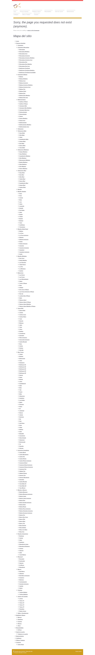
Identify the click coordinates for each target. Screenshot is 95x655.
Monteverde (22, 442)
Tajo (20, 389)
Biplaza (21, 76)
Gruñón (21, 270)
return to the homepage (33, 30)
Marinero (21, 579)
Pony (20, 195)
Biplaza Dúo (22, 93)
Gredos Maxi (22, 187)
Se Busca (21, 565)
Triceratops (22, 227)
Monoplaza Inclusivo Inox (25, 60)
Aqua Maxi (22, 172)
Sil (20, 408)
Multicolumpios (22, 99)
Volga (20, 427)
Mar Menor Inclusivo (24, 575)
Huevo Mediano (23, 168)
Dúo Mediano (22, 166)
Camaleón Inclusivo (24, 252)
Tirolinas (20, 590)
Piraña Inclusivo (23, 243)
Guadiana (21, 398)
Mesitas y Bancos (22, 490)
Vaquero (21, 550)
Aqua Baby (22, 133)
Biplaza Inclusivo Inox (25, 87)
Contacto (18, 642)
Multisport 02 (22, 366)
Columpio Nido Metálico (25, 108)
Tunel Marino (22, 554)
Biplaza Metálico (23, 78)
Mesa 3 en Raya (23, 529)
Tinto (20, 327)
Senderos (21, 542)
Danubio (21, 446)
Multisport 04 (22, 371)
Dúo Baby (21, 143)
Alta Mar (21, 350)
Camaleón (21, 250)
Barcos (19, 569)
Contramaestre (23, 581)
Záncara (21, 448)
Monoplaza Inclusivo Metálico (26, 57)
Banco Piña (22, 519)
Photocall (20, 556)
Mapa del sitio (29, 651)
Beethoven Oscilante (24, 68)
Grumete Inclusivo (24, 584)
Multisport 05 (22, 373)
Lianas (21, 598)
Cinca (20, 329)
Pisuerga (21, 404)
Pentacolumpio (23, 112)
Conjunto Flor (22, 469)
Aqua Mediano (23, 153)
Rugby (21, 214)
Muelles (20, 189)
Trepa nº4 (21, 607)
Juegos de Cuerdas (23, 596)
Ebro (20, 387)
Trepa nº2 (21, 602)
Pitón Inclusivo (23, 337)
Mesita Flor (22, 515)
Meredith (21, 433)
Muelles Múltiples (22, 256)
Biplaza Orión (22, 91)
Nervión (21, 320)
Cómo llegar (21, 644)
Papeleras (20, 619)
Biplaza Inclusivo (23, 83)
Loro (20, 202)
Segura (21, 375)
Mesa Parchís (22, 525)
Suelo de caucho (20, 632)
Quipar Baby (22, 141)
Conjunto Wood (23, 462)
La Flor (21, 266)
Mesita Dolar (22, 504)
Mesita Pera (22, 500)
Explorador (22, 561)
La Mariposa (22, 268)
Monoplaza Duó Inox (24, 66)
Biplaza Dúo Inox (23, 97)
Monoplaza (22, 49)
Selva (20, 540)
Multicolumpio (23, 122)
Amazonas (22, 439)
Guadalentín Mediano (24, 156)
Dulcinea (21, 417)
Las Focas (22, 277)
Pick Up (21, 293)
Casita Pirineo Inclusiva (25, 460)
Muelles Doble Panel (23, 229)
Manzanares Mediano (24, 160)
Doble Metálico (23, 260)
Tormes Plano (22, 316)
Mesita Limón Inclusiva (25, 498)
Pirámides (21, 609)
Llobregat (21, 410)
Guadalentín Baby (23, 139)
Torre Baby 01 (22, 483)
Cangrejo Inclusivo (24, 247)
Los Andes (22, 400)
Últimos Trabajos (20, 640)
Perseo (21, 116)
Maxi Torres (21, 352)
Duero (20, 391)
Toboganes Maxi (22, 170)
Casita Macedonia (23, 454)
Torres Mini (20, 308)
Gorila (20, 254)
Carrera (21, 538)
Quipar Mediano (23, 151)
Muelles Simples (22, 191)
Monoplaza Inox (23, 53)
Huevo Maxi (22, 181)
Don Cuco (21, 258)
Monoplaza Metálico (24, 51)
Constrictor (22, 435)
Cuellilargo (22, 224)
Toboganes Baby (22, 131)
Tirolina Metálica (23, 594)
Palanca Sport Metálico (25, 304)
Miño (20, 394)
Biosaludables (19, 627)
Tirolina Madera (23, 592)
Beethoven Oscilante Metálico (27, 70)
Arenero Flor (22, 475)
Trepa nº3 (21, 604)
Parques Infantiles (20, 43)
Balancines (20, 272)
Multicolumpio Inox (24, 126)
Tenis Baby (22, 147)
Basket (21, 218)
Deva (20, 425)
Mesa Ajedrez (22, 527)
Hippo (20, 281)
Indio (20, 552)
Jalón (20, 325)
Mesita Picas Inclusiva (25, 508)
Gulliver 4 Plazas (23, 103)
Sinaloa (21, 348)
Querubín (21, 335)
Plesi (20, 285)
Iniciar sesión (78, 651)
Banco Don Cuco (23, 517)
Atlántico (21, 573)
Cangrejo (21, 245)
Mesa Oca (21, 531)
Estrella (21, 208)
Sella (20, 385)
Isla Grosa (21, 423)
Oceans (21, 548)
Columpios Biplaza (22, 74)
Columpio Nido (23, 105)
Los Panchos (22, 262)
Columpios (20, 45)
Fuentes (20, 621)
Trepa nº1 (21, 600)
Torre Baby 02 (22, 485)
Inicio (17, 41)
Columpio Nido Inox (24, 110)
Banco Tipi (22, 523)
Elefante (21, 237)
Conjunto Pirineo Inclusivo (26, 467)
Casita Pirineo (22, 458)
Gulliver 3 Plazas (23, 101)
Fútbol (21, 216)
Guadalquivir (22, 383)
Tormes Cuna (22, 314)
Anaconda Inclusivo (24, 339)
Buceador (21, 558)
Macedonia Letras (23, 544)
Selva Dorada (22, 437)
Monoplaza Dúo (23, 62)
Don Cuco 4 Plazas (24, 289)
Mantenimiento (20, 636)
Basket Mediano (23, 162)
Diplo (20, 298)
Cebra (20, 204)
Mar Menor (22, 571)
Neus (20, 343)
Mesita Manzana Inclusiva (25, 494)
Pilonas (20, 623)
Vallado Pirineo (23, 473)
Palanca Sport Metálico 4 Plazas (27, 306)
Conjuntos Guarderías (23, 450)
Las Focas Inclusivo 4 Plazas (26, 291)
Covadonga (22, 333)
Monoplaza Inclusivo (24, 55)
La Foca (21, 233)
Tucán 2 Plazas (23, 283)
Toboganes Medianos (23, 149)
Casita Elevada (23, 341)
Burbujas (21, 536)
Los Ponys (22, 275)
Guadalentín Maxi (23, 183)
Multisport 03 (22, 369)
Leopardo (21, 206)
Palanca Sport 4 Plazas (25, 302)
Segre (20, 377)
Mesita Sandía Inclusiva (25, 502)
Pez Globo (21, 210)
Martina (21, 429)
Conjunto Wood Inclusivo (25, 465)
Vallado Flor (22, 471)
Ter (20, 444)
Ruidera (21, 331)
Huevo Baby (22, 145)
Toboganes (20, 128)
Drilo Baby (22, 135)
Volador (21, 287)
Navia (20, 406)
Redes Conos (22, 611)
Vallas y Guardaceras (23, 613)
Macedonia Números (24, 546)
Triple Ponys (22, 264)
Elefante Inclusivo (23, 239)
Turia (20, 318)
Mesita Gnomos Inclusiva (25, 513)
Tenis (20, 222)
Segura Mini (22, 310)
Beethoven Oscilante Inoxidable (27, 72)
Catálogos (18, 638)
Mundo (21, 379)
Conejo (21, 197)
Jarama (21, 414)
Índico (20, 588)
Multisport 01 (22, 364)
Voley (20, 212)
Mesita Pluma (22, 506)
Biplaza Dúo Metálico (24, 95)
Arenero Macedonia (24, 477)
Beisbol (21, 220)
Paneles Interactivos (23, 533)
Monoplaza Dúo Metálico (25, 64)
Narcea (21, 412)
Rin (20, 419)
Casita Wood (22, 452)
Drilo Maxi (21, 176)
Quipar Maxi (22, 185)
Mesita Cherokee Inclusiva (26, 510)
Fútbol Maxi (22, 179)
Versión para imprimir (20, 651)
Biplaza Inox (22, 80)
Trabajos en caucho (23, 634)
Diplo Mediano (23, 164)
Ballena (21, 231)
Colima (21, 346)
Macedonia (22, 567)
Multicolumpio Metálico (25, 124)
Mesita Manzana (23, 492)
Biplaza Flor (22, 89)
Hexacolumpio (23, 114)
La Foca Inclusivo (23, 235)
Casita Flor (22, 456)
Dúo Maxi (21, 174)
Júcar (20, 381)
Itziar (20, 431)
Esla (20, 421)
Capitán (21, 586)
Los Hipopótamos (23, 279)
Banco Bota (22, 521)
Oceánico (21, 577)
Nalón (20, 402)
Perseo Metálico (23, 118)
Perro (20, 193)
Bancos (20, 617)
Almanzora (22, 396)
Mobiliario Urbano (20, 615)
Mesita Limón (22, 496)
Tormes (21, 312)
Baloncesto (22, 358)
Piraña (20, 241)
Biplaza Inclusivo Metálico (26, 85)
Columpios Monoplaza (23, 47)
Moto (20, 199)
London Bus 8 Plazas (24, 295)
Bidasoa (21, 323)
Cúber (20, 137)
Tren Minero (22, 488)
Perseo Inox (22, 120)
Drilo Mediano (22, 158)
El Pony (20, 629)
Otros (19, 625)
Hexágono (21, 362)
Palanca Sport (22, 300)
